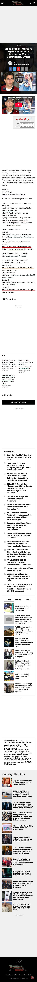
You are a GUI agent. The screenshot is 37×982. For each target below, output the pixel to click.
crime (22, 744)
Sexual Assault (23, 759)
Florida (6, 751)
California (25, 742)
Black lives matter (9, 742)
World (14, 764)
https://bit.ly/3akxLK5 (9, 215)
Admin (17, 62)
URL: (18, 123)
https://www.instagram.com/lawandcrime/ (16, 234)
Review (6, 759)
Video (28, 761)
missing (6, 754)
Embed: (17, 126)
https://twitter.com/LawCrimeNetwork (20, 237)
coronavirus (13, 745)
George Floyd (14, 751)
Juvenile (14, 752)
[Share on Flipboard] (18, 69)
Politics (18, 758)
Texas (22, 762)
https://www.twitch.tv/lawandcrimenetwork (16, 247)
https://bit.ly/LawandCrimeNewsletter (15, 220)
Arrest (27, 740)
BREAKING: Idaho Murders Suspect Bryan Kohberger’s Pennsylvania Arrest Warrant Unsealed (26, 364)
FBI (27, 746)
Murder (12, 754)
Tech (18, 762)
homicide (21, 751)
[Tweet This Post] (14, 69)
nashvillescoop (22, 754)
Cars (30, 742)
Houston (27, 751)
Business (18, 742)
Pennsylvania (18, 756)
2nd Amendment (9, 741)
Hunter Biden (7, 753)
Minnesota (28, 753)
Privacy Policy (8, 975)
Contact (30, 975)
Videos (8, 764)
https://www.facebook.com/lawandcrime (16, 242)
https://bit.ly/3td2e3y (9, 210)
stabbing (13, 762)
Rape (29, 758)
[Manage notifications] (32, 977)
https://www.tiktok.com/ (15, 249)
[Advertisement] (18, 24)
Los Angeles (20, 753)
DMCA (15, 975)
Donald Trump (21, 747)
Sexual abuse (13, 759)
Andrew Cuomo (20, 740)
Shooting (7, 762)
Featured (10, 749)
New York (7, 756)
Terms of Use (23, 975)
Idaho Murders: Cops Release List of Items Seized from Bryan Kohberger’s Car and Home (8, 379)
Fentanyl (20, 749)
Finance (26, 749)
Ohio (12, 756)
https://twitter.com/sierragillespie (13, 194)
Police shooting (9, 758)
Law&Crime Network (24, 119)
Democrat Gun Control (10, 746)
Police (25, 756)
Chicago (6, 745)
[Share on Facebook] (10, 69)
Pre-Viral (24, 758)
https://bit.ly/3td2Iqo (15, 225)
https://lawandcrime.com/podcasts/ (14, 256)
